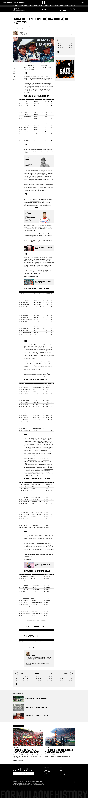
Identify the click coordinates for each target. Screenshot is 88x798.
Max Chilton (25, 419)
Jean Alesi (36, 266)
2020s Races (15, 747)
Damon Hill (26, 257)
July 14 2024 (28, 240)
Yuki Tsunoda (25, 604)
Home (14, 14)
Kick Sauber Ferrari (34, 609)
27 (69, 49)
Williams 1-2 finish (45, 260)
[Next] (73, 9)
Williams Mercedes (34, 606)
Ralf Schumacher (28, 198)
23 (60, 49)
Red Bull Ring (50, 438)
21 (71, 47)
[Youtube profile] (70, 782)
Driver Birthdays (15, 2)
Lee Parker (21, 32)
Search (82, 2)
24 (62, 49)
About (61, 770)
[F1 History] (44, 2)
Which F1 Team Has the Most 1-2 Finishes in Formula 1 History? (43, 282)
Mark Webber (41, 366)
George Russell (27, 535)
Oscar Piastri (27, 554)
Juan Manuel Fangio (37, 176)
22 (58, 49)
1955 (51, 186)
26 (67, 49)
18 (21, 680)
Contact (45, 776)
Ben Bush (15, 760)
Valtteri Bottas (46, 460)
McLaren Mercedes (34, 578)
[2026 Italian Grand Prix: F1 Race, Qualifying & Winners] (28, 737)
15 (58, 47)
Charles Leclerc (41, 441)
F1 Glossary (46, 774)
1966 (23, 641)
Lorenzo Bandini (27, 120)
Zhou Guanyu (25, 611)
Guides (35, 5)
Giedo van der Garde (27, 421)
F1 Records (46, 773)
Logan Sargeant (26, 615)
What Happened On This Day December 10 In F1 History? (37, 707)
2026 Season (9, 2)
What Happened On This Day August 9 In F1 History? (36, 716)
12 (23, 678)
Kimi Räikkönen (39, 450)
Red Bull (48, 543)
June (34, 647)
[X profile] (64, 782)
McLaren (35, 545)
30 (18, 683)
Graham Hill (43, 79)
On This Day (15, 5)
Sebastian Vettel (27, 353)
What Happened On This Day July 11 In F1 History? (36, 699)
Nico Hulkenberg (26, 587)
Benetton (49, 266)
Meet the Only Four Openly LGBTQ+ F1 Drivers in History (43, 248)
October (51, 673)
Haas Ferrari (33, 587)
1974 (23, 643)
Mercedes (33, 347)
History (30, 5)
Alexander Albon (26, 606)
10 (62, 45)
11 (36, 678)
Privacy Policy (62, 773)
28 (71, 49)
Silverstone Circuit (49, 344)
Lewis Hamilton (41, 347)
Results (66, 5)
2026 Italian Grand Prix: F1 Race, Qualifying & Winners (26, 751)
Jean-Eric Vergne (28, 356)
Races (25, 5)
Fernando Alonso (45, 368)
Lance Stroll (25, 602)
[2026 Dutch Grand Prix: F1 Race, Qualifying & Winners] (60, 737)
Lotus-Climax (40, 78)
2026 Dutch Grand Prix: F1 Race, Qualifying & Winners (59, 751)
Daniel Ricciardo (26, 593)
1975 (23, 631)
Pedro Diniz (25, 326)
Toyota (51, 233)
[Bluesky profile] (73, 782)
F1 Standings (46, 770)
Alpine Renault (33, 596)
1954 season (33, 186)
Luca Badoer (25, 323)
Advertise (61, 771)
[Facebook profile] (67, 782)
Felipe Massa (43, 355)
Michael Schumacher (34, 201)
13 (69, 45)
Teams (51, 5)
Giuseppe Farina (34, 641)
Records (40, 5)
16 (60, 47)
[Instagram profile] (61, 782)
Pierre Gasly (25, 596)
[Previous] (70, 9)
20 (69, 47)
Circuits (61, 5)
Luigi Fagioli (46, 176)
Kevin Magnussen (26, 591)
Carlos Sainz (50, 554)
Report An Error (63, 776)
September (37, 673)
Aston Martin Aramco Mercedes (36, 602)
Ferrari (27, 556)
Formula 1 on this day (29, 69)
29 (16, 683)
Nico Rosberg (32, 365)
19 (23, 680)
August (65, 40)
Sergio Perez (25, 589)
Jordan (36, 207)
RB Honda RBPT (34, 593)
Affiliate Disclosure (63, 774)
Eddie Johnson (34, 643)
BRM (49, 79)
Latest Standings (21, 2)
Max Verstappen (38, 536)
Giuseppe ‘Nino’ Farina (47, 149)
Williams (26, 260)
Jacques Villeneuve (34, 259)
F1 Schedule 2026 (47, 771)
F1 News (21, 5)
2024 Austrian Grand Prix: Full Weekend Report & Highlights (42, 565)
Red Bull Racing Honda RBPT (36, 585)
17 (62, 47)
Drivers (46, 5)
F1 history (42, 240)
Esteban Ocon (25, 600)
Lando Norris (48, 450)
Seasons (56, 5)
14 (71, 45)
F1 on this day (45, 659)
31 (49, 683)
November (66, 673)
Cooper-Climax (34, 79)
